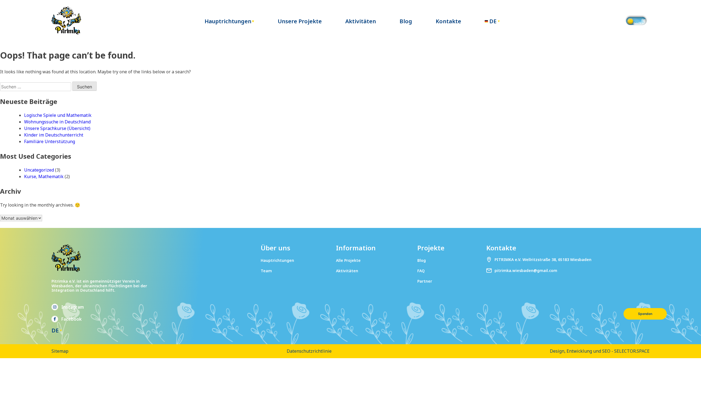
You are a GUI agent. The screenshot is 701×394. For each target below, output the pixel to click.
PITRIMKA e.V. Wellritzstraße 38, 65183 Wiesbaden (543, 259)
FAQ (421, 270)
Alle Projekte (348, 260)
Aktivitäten (360, 21)
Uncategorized (39, 170)
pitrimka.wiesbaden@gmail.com (526, 270)
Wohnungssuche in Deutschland (57, 122)
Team (266, 270)
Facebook (71, 319)
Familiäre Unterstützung (49, 141)
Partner (424, 281)
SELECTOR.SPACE (632, 351)
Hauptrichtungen (228, 21)
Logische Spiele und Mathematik (57, 115)
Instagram (72, 307)
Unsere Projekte (300, 21)
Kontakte (448, 21)
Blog (406, 21)
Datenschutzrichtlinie (309, 351)
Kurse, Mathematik (44, 176)
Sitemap (59, 351)
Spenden (645, 314)
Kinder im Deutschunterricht (53, 135)
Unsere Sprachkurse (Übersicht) (57, 128)
